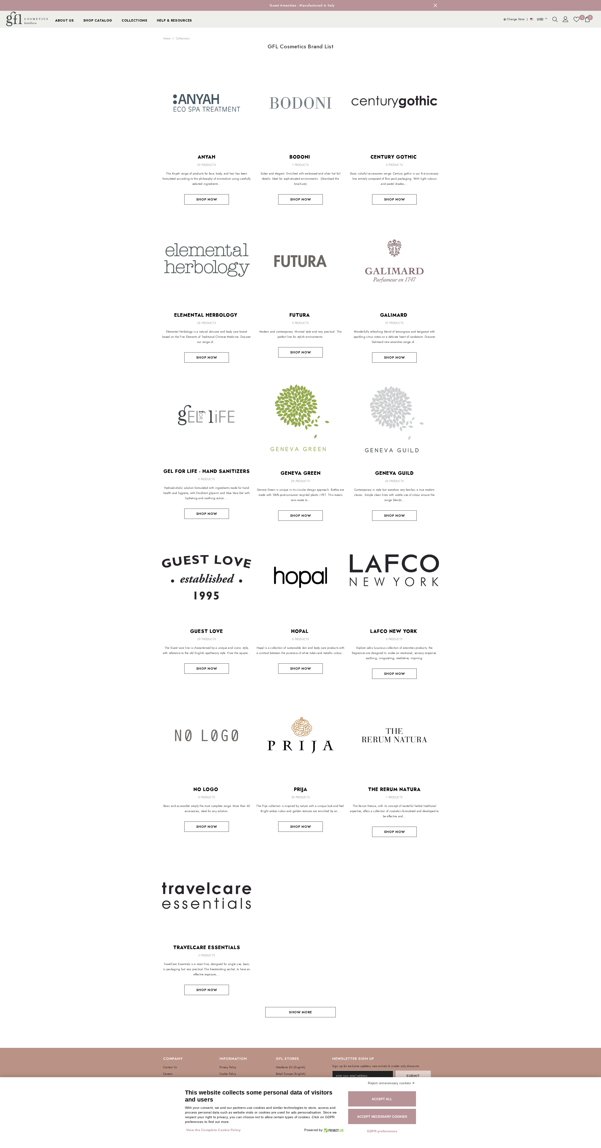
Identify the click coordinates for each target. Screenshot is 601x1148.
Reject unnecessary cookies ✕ (391, 1083)
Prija (300, 789)
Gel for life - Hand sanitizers (206, 471)
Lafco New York (394, 631)
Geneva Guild (394, 473)
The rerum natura (394, 789)
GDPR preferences (382, 1131)
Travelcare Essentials (206, 947)
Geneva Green (301, 473)
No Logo (206, 789)
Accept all (382, 1099)
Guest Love (206, 631)
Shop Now (206, 199)
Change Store (515, 19)
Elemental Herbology (206, 315)
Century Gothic (394, 157)
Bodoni (300, 157)
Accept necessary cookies (382, 1116)
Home (166, 38)
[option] (300, 5)
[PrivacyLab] (333, 1130)
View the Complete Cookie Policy (213, 1130)
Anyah (207, 157)
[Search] (555, 19)
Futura (300, 315)
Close (435, 5)
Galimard (394, 315)
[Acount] (565, 19)
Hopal (300, 631)
